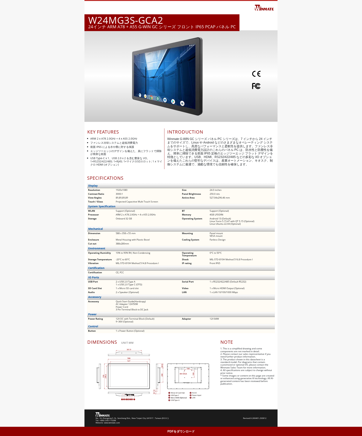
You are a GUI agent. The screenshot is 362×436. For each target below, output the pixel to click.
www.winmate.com (112, 423)
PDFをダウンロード (181, 431)
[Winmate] (264, 7)
